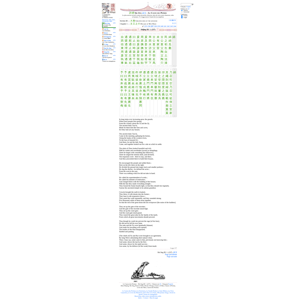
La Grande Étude (151, 291)
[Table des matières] (145, 13)
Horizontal (186, 12)
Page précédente (171, 254)
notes (147, 296)
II (170, 20)
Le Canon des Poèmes (129, 291)
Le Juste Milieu (162, 291)
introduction (153, 296)
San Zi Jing (107, 40)
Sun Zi (106, 55)
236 (148, 26)
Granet (185, 15)
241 (165, 26)
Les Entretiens (141, 291)
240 (161, 26)
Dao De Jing (107, 48)
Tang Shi (106, 52)
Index (140, 298)
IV (175, 20)
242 (168, 26)
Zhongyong (107, 36)
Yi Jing (106, 44)
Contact (145, 298)
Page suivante (172, 256)
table (159, 296)
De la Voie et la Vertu (149, 293)
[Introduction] (143, 13)
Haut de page (154, 298)
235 (145, 26)
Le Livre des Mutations (135, 293)
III (173, 20)
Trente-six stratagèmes (150, 294)
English (170, 284)
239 (158, 26)
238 (155, 26)
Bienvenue (138, 296)
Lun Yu (106, 29)
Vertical (185, 10)
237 (152, 26)
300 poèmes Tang (162, 293)
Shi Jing (107, 23)
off (160, 284)
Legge (185, 17)
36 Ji (105, 59)
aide (143, 296)
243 (171, 26)
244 (174, 26)
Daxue (106, 33)
